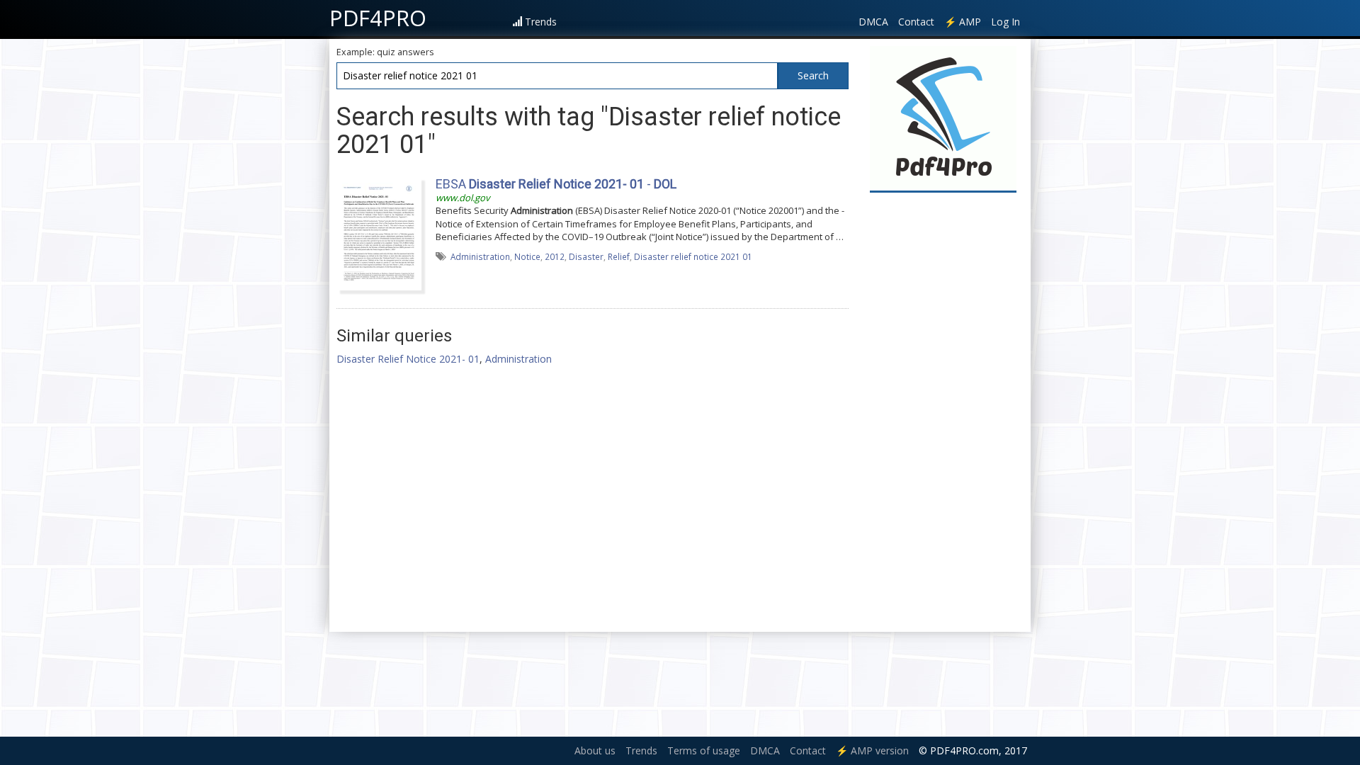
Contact (916, 21)
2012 (555, 256)
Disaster (586, 256)
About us (595, 750)
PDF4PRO (377, 18)
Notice (527, 256)
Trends (541, 21)
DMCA (873, 21)
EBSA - (556, 183)
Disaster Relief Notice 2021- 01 (408, 359)
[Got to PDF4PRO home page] (943, 118)
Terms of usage (703, 750)
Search (813, 75)
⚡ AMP (962, 21)
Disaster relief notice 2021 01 (693, 256)
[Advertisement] (943, 412)
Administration (480, 256)
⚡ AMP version (872, 750)
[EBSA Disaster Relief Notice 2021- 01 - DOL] (378, 232)
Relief (619, 256)
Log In (1005, 21)
